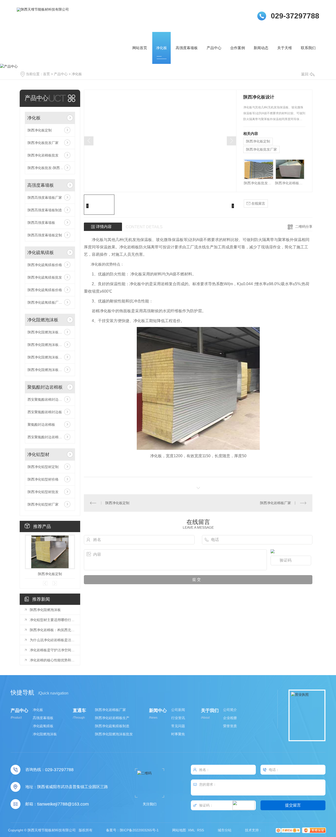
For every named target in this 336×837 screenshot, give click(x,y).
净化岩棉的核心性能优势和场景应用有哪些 (52, 660)
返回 (304, 74)
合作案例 (237, 48)
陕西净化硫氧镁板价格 (45, 265)
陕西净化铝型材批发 (43, 492)
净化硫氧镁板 (40, 252)
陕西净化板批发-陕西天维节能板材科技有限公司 (50, 168)
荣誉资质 (230, 726)
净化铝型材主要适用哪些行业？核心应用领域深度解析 (52, 620)
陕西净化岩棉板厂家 (275, 503)
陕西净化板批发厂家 (43, 143)
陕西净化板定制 (40, 130)
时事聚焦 (178, 734)
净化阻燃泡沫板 (42, 319)
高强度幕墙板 (187, 48)
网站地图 (179, 830)
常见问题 (178, 726)
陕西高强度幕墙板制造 (45, 210)
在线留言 (257, 203)
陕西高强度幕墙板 (41, 223)
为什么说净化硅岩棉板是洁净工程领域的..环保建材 (52, 640)
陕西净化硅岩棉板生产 (112, 718)
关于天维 (284, 48)
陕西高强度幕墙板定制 (45, 235)
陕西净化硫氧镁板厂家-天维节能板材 (50, 302)
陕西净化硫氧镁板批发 (45, 277)
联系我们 (308, 48)
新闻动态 (261, 48)
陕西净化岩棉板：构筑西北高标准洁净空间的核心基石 (52, 630)
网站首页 (139, 48)
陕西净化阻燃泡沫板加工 (46, 332)
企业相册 (230, 718)
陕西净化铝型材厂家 (43, 504)
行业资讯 (178, 718)
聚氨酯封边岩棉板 (45, 387)
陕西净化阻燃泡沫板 (45, 610)
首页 (46, 74)
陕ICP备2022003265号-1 (139, 830)
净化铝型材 (38, 454)
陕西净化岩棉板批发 (43, 155)
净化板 (161, 48)
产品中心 (214, 48)
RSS (200, 830)
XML (191, 830)
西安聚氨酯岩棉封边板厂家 (48, 399)
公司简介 (230, 710)
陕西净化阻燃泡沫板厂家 (46, 345)
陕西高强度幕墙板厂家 (45, 197)
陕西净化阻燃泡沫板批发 (46, 370)
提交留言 (293, 805)
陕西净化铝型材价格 (43, 479)
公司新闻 (178, 710)
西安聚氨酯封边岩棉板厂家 (48, 437)
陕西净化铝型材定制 (43, 467)
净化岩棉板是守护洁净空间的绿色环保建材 (52, 650)
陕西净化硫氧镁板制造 (112, 726)
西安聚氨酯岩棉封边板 (45, 412)
